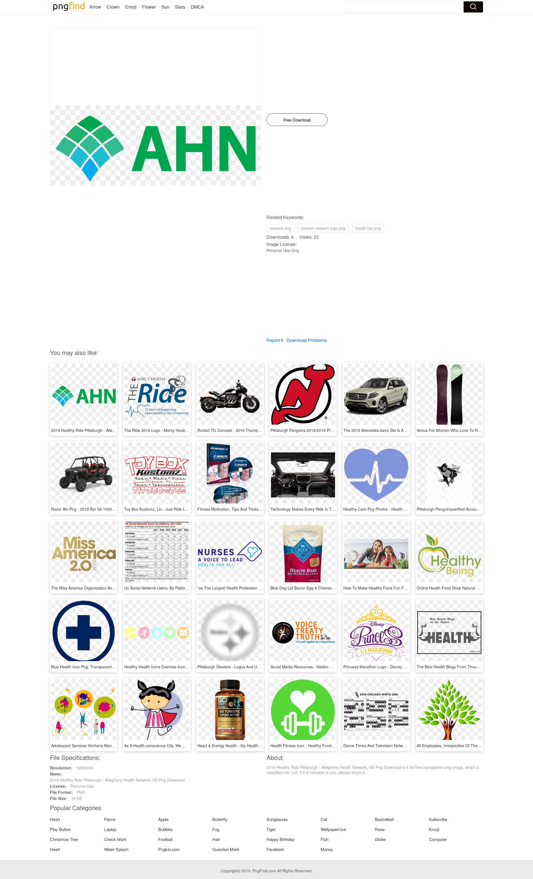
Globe (380, 839)
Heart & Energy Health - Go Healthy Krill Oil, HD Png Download (252, 745)
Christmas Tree (64, 839)
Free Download (297, 120)
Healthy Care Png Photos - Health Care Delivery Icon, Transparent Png (405, 509)
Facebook (275, 849)
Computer (438, 839)
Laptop (110, 829)
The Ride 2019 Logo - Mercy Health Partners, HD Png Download (181, 430)
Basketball (384, 819)
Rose (379, 829)
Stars (180, 7)
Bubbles (165, 829)
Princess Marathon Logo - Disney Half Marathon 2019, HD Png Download (407, 666)
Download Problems (306, 340)
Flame (109, 819)
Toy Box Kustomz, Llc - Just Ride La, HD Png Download (173, 509)
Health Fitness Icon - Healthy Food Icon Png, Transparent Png (325, 745)
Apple (163, 819)
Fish (324, 839)
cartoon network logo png (323, 228)
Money (327, 849)
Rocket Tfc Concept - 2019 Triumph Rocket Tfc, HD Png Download (256, 430)
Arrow (95, 7)
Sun (165, 7)
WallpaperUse (333, 829)
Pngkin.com (169, 849)
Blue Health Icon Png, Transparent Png (85, 666)
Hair (216, 839)
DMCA (197, 7)
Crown (113, 7)
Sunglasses (277, 819)
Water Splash (116, 849)
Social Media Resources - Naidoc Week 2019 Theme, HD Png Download (334, 666)
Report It (274, 340)
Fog (215, 829)
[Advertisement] (155, 66)
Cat (324, 819)
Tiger (271, 829)
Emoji (131, 7)
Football (165, 839)
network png (280, 228)
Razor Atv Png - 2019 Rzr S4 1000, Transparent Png (97, 509)
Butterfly (220, 819)
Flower (149, 7)
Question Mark (225, 849)
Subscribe (438, 819)
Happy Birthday (280, 839)
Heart (55, 819)
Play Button (60, 829)
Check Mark (115, 839)
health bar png (368, 228)
